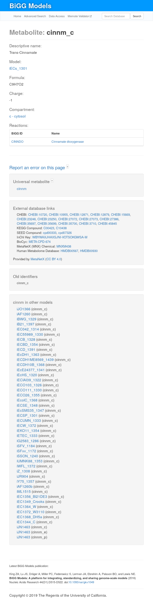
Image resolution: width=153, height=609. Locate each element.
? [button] (67, 166)
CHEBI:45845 (107, 223)
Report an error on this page (37, 167)
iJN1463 (24, 526)
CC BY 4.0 (53, 258)
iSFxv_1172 (27, 450)
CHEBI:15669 (120, 214)
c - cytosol (17, 115)
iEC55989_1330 (30, 334)
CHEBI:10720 (37, 214)
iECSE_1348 (28, 405)
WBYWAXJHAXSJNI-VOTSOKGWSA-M (59, 237)
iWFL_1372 (26, 465)
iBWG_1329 (27, 318)
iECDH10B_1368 (31, 364)
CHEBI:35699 (47, 223)
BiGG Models (30, 5)
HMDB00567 (69, 250)
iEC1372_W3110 (31, 511)
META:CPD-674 (40, 241)
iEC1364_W (27, 506)
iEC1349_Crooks (31, 501)
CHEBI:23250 (47, 219)
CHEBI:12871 (79, 214)
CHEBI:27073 (88, 219)
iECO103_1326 (30, 384)
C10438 (61, 227)
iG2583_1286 (28, 440)
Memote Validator (79, 16)
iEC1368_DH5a (30, 516)
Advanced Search (35, 16)
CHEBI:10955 (58, 214)
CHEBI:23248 (26, 219)
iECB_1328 (26, 339)
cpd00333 (49, 232)
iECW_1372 (27, 425)
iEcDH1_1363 (28, 354)
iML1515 (24, 491)
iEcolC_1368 (27, 399)
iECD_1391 (26, 349)
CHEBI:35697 (26, 223)
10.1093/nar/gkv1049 (81, 582)
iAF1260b (25, 486)
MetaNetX (37, 258)
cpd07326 (65, 232)
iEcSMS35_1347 (31, 410)
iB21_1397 (26, 323)
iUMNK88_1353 (30, 460)
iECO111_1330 (30, 389)
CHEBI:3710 (87, 223)
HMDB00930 (89, 250)
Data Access (57, 16)
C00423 (48, 227)
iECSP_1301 (28, 415)
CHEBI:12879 (99, 214)
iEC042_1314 (28, 328)
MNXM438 (64, 246)
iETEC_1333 (27, 435)
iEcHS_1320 (27, 374)
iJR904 (23, 476)
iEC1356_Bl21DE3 (32, 496)
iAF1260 (24, 313)
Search (137, 16)
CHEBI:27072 (67, 219)
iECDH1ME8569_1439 (36, 359)
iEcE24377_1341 (31, 369)
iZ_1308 (24, 470)
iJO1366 (24, 308)
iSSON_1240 (28, 455)
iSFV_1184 (26, 445)
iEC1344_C (26, 521)
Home (17, 16)
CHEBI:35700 (67, 223)
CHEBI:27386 (109, 219)
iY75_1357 (26, 481)
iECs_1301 (18, 68)
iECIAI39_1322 (29, 379)
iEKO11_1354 (28, 430)
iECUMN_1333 (29, 420)
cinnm (21, 188)
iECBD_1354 (28, 344)
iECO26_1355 (29, 394)
